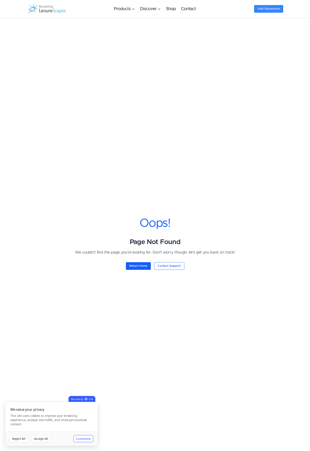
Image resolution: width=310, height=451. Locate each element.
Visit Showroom (268, 8)
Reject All (18, 439)
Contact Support (169, 266)
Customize (83, 439)
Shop (171, 9)
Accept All (41, 439)
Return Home (138, 266)
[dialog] (51, 424)
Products (122, 9)
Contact (188, 9)
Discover (148, 9)
